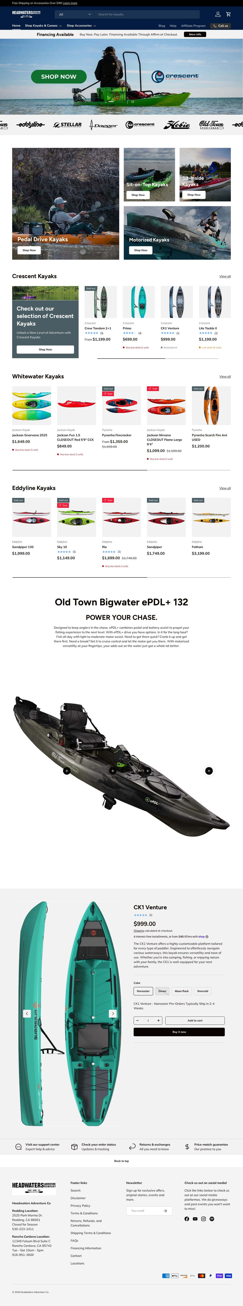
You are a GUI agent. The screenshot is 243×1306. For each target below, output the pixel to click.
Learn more (54, 3)
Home (16, 26)
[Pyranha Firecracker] (121, 405)
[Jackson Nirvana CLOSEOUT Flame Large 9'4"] (166, 405)
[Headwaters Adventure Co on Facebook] (187, 1219)
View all (225, 276)
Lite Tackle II (208, 328)
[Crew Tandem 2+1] (101, 302)
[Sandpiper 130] (31, 517)
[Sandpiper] (166, 517)
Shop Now (29, 250)
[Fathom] (211, 517)
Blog (162, 26)
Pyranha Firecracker (116, 435)
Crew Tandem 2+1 (98, 328)
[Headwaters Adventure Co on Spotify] (212, 1219)
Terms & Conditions (84, 1213)
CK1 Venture (170, 328)
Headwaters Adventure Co (34, 1292)
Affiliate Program (193, 26)
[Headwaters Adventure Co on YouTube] (195, 1219)
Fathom (197, 547)
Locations (77, 1263)
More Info (195, 34)
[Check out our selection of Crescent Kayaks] (45, 293)
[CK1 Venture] (177, 302)
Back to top (121, 1161)
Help (173, 26)
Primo (127, 328)
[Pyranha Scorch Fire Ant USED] (211, 405)
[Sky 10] (76, 517)
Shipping (139, 930)
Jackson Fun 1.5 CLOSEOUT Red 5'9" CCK (75, 437)
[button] (228, 14)
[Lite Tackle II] (215, 302)
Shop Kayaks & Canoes (41, 26)
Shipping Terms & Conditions (91, 1233)
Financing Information (86, 1248)
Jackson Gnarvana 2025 (29, 435)
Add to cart (195, 1020)
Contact (76, 1256)
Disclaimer (78, 1198)
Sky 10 (62, 547)
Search (75, 1190)
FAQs (74, 1240)
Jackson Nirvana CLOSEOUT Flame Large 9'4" (164, 439)
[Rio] (121, 517)
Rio (104, 547)
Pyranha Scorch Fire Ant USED (209, 437)
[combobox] (127, 14)
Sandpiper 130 (23, 547)
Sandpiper (154, 547)
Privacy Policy (80, 1205)
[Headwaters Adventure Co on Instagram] (203, 1219)
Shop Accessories (79, 26)
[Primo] (139, 302)
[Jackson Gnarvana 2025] (31, 405)
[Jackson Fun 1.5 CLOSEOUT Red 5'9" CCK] (76, 405)
